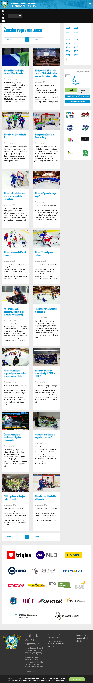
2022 (68, 35)
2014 (68, 51)
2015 (76, 47)
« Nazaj (8, 39)
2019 (76, 39)
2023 (76, 31)
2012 (68, 55)
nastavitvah (59, 680)
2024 (68, 31)
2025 (76, 28)
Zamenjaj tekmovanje (81, 72)
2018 (68, 43)
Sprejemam (76, 679)
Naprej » (38, 39)
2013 (76, 51)
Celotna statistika (78, 101)
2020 (68, 39)
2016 (68, 47)
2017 (76, 43)
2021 (76, 35)
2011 (76, 55)
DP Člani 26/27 (75, 80)
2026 (68, 28)
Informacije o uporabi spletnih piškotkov (82, 638)
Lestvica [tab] (71, 90)
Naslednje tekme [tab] (83, 91)
